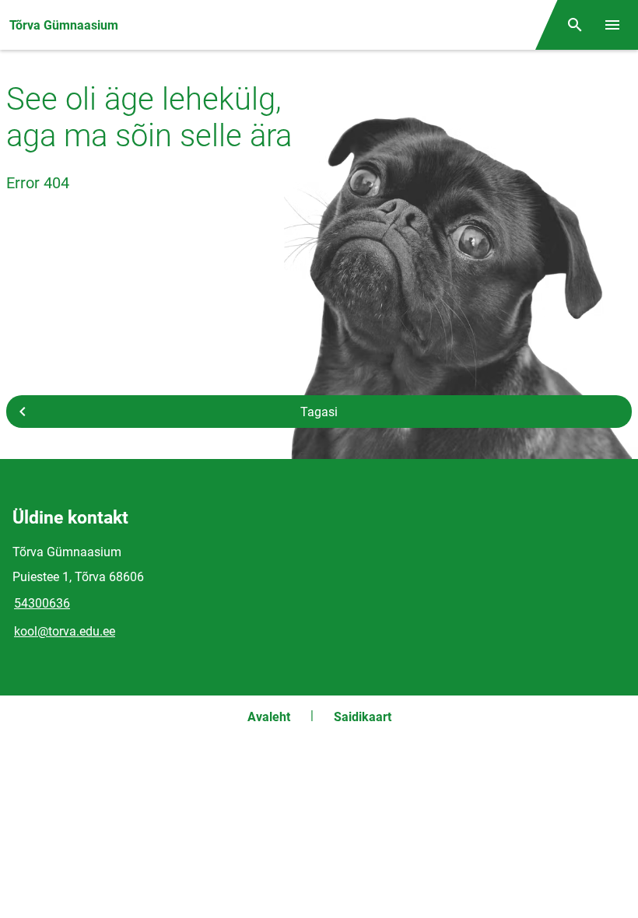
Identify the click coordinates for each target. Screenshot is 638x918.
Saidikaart (362, 717)
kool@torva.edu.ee (64, 631)
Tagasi (319, 412)
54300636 (42, 603)
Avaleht (268, 717)
